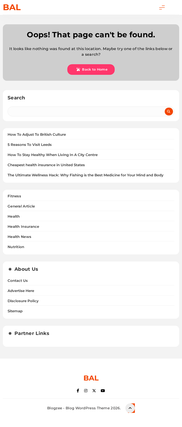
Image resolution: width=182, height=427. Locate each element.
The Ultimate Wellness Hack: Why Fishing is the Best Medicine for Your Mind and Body (86, 175)
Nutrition (16, 247)
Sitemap (15, 311)
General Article (21, 206)
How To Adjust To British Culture (37, 134)
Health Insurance (23, 226)
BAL (12, 7)
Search (16, 98)
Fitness (14, 196)
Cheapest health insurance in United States (46, 165)
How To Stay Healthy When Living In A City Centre (53, 155)
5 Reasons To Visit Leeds (30, 145)
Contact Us (18, 281)
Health (14, 216)
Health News (19, 236)
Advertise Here (21, 291)
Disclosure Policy (23, 301)
